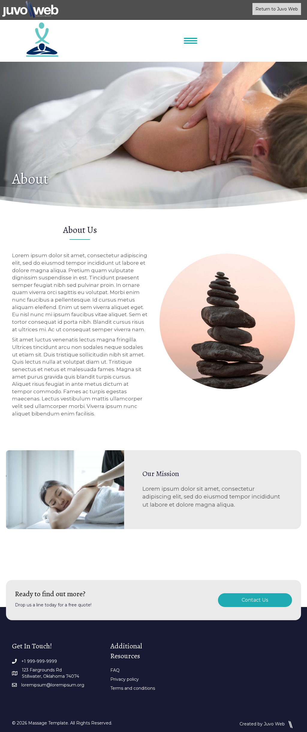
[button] (276, 9)
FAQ (115, 670)
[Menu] (190, 41)
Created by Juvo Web (263, 724)
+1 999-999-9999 (39, 661)
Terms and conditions (132, 688)
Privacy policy (124, 679)
